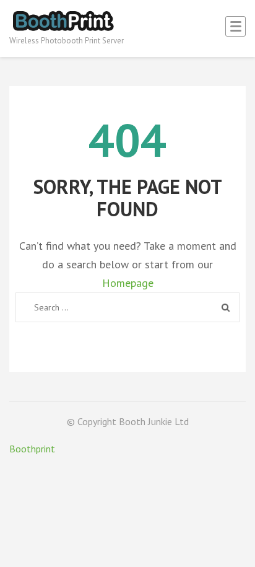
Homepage (127, 283)
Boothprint (32, 448)
